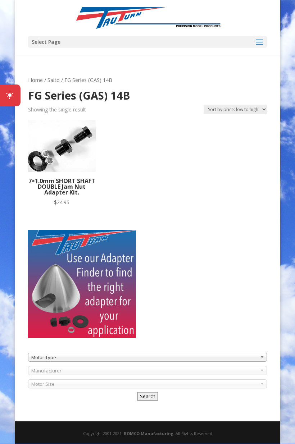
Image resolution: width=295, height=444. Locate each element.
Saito (53, 79)
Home (35, 79)
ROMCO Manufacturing (148, 433)
